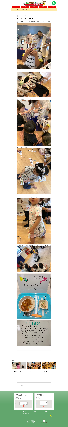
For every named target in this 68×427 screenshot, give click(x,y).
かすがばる (17, 9)
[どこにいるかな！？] (19, 365)
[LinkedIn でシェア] (21, 352)
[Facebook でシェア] (17, 352)
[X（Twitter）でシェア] (19, 352)
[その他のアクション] (50, 15)
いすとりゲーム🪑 (46, 371)
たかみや (22, 9)
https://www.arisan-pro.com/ (31, 422)
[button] (25, 7)
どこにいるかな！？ (17, 371)
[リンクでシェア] (24, 352)
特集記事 (27, 9)
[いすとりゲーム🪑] (49, 365)
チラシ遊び (30, 371)
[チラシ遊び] (34, 365)
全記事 (13, 9)
